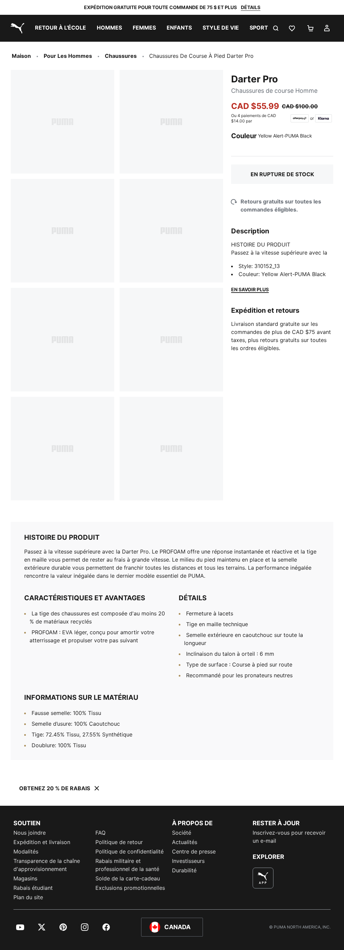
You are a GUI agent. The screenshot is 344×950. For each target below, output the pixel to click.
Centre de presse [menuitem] (194, 851)
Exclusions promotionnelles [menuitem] (130, 887)
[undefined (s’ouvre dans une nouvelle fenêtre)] (263, 878)
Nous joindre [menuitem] (29, 832)
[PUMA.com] (16, 28)
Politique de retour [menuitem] (119, 842)
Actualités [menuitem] (184, 842)
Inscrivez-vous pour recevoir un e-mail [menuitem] (289, 836)
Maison (21, 55)
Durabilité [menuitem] (184, 870)
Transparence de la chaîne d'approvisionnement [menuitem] (46, 865)
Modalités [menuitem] (25, 851)
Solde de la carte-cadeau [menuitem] (127, 878)
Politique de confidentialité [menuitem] (129, 851)
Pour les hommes (68, 55)
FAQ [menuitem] (100, 832)
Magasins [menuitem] (25, 878)
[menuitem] (60, 28)
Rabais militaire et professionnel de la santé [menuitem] (128, 865)
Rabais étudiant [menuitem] (33, 887)
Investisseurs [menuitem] (188, 861)
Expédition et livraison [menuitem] (41, 842)
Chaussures (121, 55)
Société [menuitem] (181, 832)
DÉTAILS (250, 7)
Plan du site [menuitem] (28, 897)
